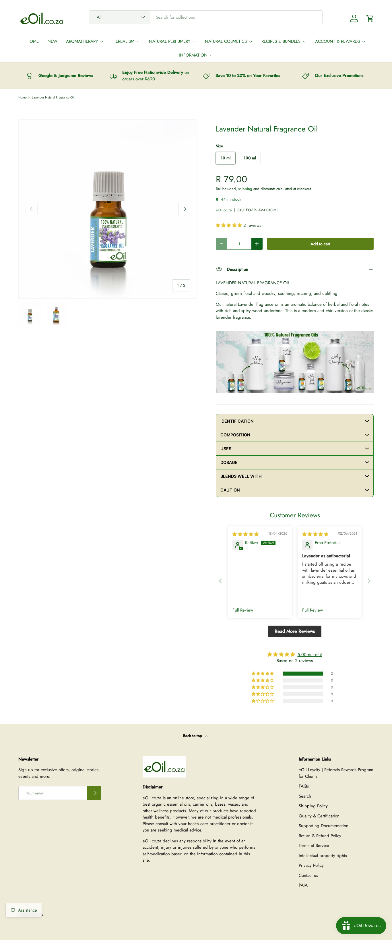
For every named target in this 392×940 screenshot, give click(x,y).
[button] (370, 18)
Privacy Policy (311, 865)
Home (22, 97)
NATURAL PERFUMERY (169, 41)
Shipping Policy (313, 806)
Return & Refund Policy (320, 836)
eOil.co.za (224, 210)
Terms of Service (314, 845)
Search (305, 796)
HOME (32, 41)
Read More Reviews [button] (295, 631)
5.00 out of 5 (310, 654)
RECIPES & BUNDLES (280, 41)
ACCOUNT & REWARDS (337, 41)
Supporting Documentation (323, 826)
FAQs (304, 786)
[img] (245, 534)
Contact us (308, 875)
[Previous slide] (220, 581)
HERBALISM (123, 41)
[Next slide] (369, 581)
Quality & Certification (319, 816)
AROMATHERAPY (82, 41)
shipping (245, 189)
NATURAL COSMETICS (226, 41)
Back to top (193, 735)
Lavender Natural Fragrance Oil (53, 97)
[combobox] (206, 17)
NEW (52, 41)
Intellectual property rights (323, 855)
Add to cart (320, 244)
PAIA (303, 885)
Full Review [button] (242, 610)
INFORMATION (193, 55)
